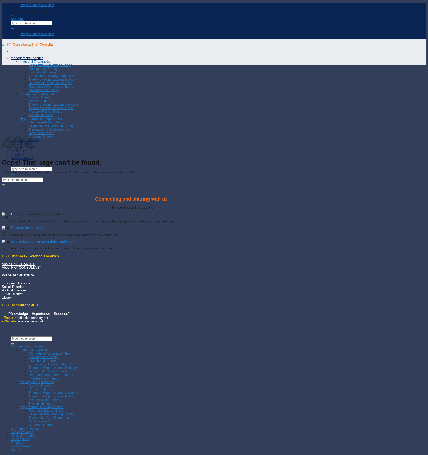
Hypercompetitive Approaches (42, 119)
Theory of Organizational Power (51, 108)
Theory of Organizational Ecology (53, 79)
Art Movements (22, 158)
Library (7, 297)
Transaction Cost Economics (50, 129)
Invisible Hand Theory (44, 90)
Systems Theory (41, 136)
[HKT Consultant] (28, 44)
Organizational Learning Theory (51, 126)
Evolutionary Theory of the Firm (51, 76)
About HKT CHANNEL (18, 264)
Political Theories (14, 290)
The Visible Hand (41, 115)
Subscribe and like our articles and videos (43, 241)
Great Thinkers (13, 294)
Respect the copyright (28, 228)
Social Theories (13, 287)
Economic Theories (16, 283)
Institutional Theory (42, 72)
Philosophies (20, 439)
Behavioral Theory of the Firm (50, 83)
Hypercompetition (41, 133)
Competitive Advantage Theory (51, 65)
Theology (17, 154)
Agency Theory (40, 97)
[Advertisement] (214, 98)
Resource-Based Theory (46, 122)
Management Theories (27, 58)
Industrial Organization (36, 61)
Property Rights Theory (45, 111)
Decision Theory (40, 101)
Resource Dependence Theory (51, 86)
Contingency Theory (43, 69)
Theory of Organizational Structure (53, 104)
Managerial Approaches (37, 94)
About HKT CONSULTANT (21, 267)
